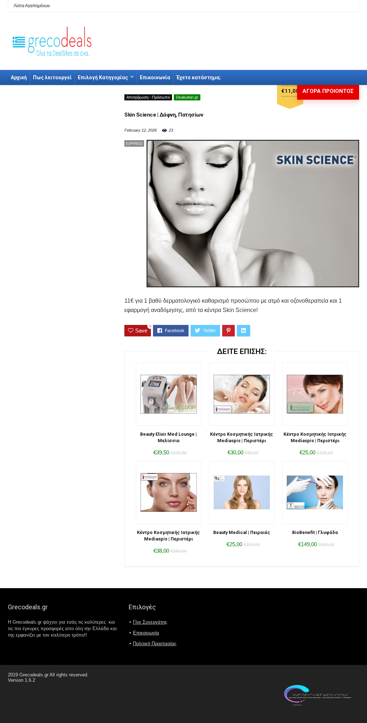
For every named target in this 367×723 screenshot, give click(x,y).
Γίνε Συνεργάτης (150, 622)
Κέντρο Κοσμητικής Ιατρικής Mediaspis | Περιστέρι (241, 437)
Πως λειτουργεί (52, 77)
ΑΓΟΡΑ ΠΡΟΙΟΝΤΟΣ (328, 91)
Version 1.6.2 (21, 680)
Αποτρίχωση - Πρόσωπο (148, 97)
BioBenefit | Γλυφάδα (315, 532)
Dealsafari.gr (187, 97)
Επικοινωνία (155, 77)
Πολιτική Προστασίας (154, 643)
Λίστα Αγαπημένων (32, 5)
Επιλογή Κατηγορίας (103, 77)
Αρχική (19, 77)
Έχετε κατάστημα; (198, 77)
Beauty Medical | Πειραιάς (241, 532)
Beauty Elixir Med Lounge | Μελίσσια (168, 437)
